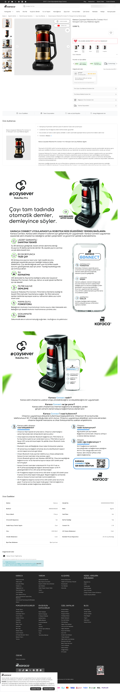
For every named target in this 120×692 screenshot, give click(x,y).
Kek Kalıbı (18, 626)
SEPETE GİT (60, 191)
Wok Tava (18, 628)
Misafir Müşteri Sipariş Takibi (45, 588)
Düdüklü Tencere (20, 618)
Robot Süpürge (42, 611)
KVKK (85, 584)
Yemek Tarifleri (87, 611)
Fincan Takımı (19, 616)
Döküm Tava (19, 624)
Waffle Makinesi (42, 620)
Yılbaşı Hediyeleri (65, 637)
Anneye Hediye (64, 609)
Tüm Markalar (64, 586)
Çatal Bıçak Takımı (20, 613)
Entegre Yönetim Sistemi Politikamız (92, 592)
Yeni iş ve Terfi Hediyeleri (67, 626)
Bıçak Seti (18, 622)
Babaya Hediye (64, 611)
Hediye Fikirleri (87, 622)
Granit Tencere (19, 632)
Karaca (19, 576)
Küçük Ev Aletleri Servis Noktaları (46, 584)
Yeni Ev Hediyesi (65, 645)
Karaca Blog (87, 609)
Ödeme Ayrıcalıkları (20, 659)
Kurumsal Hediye (65, 620)
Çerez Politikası (87, 588)
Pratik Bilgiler (87, 616)
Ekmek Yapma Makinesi (44, 628)
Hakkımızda (19, 581)
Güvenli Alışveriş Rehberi (90, 594)
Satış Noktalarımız (20, 590)
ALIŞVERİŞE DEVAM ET (60, 187)
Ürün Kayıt (41, 592)
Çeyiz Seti (63, 632)
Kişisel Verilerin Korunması (91, 577)
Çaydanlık (18, 620)
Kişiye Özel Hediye (65, 630)
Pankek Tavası (19, 630)
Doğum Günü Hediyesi (66, 624)
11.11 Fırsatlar (63, 652)
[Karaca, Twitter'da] (30, 670)
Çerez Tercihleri (88, 590)
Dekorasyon (86, 620)
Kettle (40, 624)
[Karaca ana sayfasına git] (23, 665)
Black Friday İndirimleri (66, 643)
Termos (18, 639)
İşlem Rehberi (42, 586)
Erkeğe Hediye (64, 649)
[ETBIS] (97, 670)
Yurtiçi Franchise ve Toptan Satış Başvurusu (24, 597)
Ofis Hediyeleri (64, 622)
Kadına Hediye (64, 647)
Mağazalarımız (19, 588)
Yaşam (85, 618)
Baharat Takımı (19, 637)
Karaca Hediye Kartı (66, 579)
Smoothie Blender (43, 622)
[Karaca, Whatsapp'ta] (40, 670)
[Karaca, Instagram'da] (19, 670)
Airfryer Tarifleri (88, 613)
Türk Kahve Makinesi (43, 635)
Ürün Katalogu (19, 592)
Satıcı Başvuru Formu (21, 594)
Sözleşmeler (87, 586)
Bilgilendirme (87, 582)
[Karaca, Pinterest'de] (33, 670)
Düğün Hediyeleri (65, 628)
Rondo (40, 631)
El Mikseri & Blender (43, 616)
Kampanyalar (64, 584)
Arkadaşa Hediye (65, 616)
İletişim (17, 602)
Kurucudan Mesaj (20, 584)
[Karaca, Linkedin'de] (37, 670)
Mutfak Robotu (42, 618)
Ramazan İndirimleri (66, 641)
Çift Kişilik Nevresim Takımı (22, 635)
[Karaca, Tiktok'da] (23, 670)
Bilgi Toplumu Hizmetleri (44, 581)
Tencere (41, 626)
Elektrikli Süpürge (43, 614)
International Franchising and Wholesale (25, 600)
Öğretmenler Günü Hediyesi (67, 639)
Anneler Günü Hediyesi (66, 635)
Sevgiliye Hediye (65, 613)
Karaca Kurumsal (20, 579)
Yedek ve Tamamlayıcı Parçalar (68, 581)
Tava (40, 633)
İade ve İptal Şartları (43, 579)
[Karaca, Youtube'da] (26, 670)
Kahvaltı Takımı (19, 611)
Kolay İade (63, 588)
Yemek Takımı (19, 609)
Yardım (42, 576)
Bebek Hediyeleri (65, 618)
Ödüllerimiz (18, 586)
